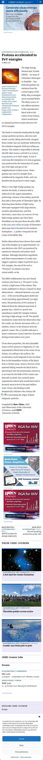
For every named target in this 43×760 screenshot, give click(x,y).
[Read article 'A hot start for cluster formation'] (21, 560)
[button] (39, 716)
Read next (36, 527)
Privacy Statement (25, 757)
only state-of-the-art (15, 224)
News (32, 52)
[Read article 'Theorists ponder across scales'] (21, 595)
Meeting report (10, 609)
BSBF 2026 (6, 683)
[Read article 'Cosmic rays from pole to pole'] (21, 631)
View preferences (21, 752)
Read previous (8, 527)
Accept (21, 739)
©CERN (4, 710)
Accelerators (8, 529)
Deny (21, 745)
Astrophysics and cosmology (15, 52)
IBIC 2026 (6, 674)
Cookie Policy (15, 757)
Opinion (34, 643)
